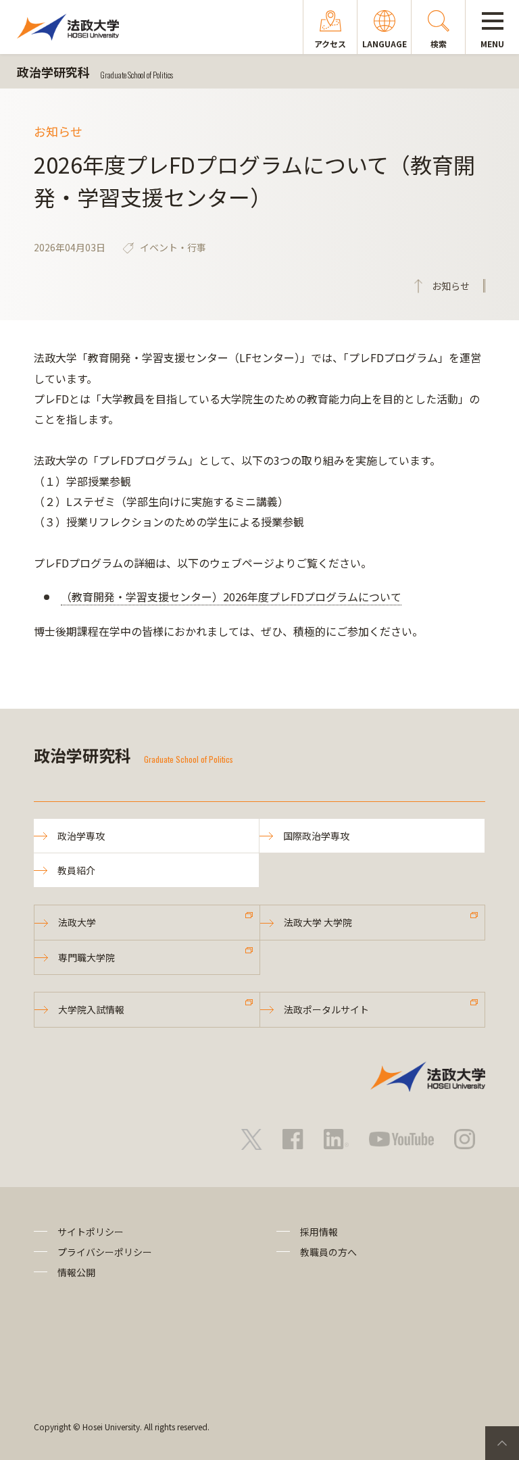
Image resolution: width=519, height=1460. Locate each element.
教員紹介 (76, 870)
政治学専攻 (81, 835)
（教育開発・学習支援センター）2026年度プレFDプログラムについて (231, 596)
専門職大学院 (86, 957)
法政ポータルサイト (326, 1009)
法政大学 (77, 922)
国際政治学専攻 (316, 835)
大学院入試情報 (91, 1009)
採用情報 (319, 1231)
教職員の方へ (328, 1252)
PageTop (502, 1443)
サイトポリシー (90, 1231)
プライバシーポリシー (104, 1252)
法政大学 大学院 (318, 922)
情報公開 (76, 1272)
